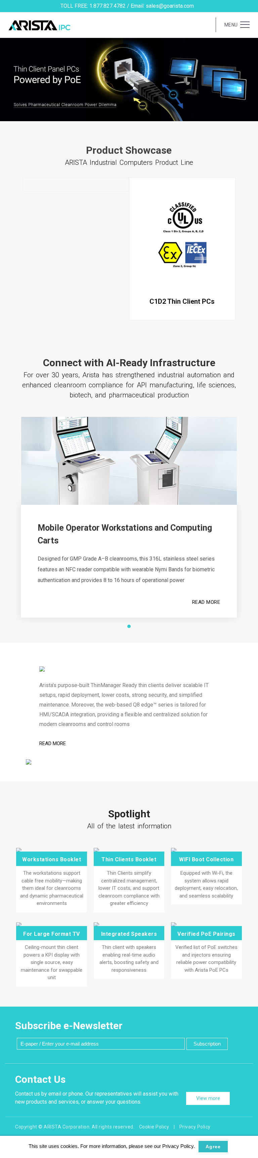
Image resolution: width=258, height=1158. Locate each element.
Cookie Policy (154, 1126)
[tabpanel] (129, 79)
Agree (213, 1146)
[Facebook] (248, 556)
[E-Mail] (248, 615)
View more (208, 1098)
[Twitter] (248, 585)
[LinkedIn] (248, 570)
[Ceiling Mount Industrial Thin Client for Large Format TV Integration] (51, 925)
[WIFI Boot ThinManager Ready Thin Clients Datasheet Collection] (206, 850)
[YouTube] (248, 600)
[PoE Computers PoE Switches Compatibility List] (206, 925)
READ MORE (206, 602)
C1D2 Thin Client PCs (182, 301)
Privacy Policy (195, 1126)
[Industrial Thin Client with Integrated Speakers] (129, 925)
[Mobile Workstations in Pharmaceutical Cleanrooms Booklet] (51, 850)
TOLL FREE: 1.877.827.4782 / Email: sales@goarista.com (127, 6)
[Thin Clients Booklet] (129, 850)
